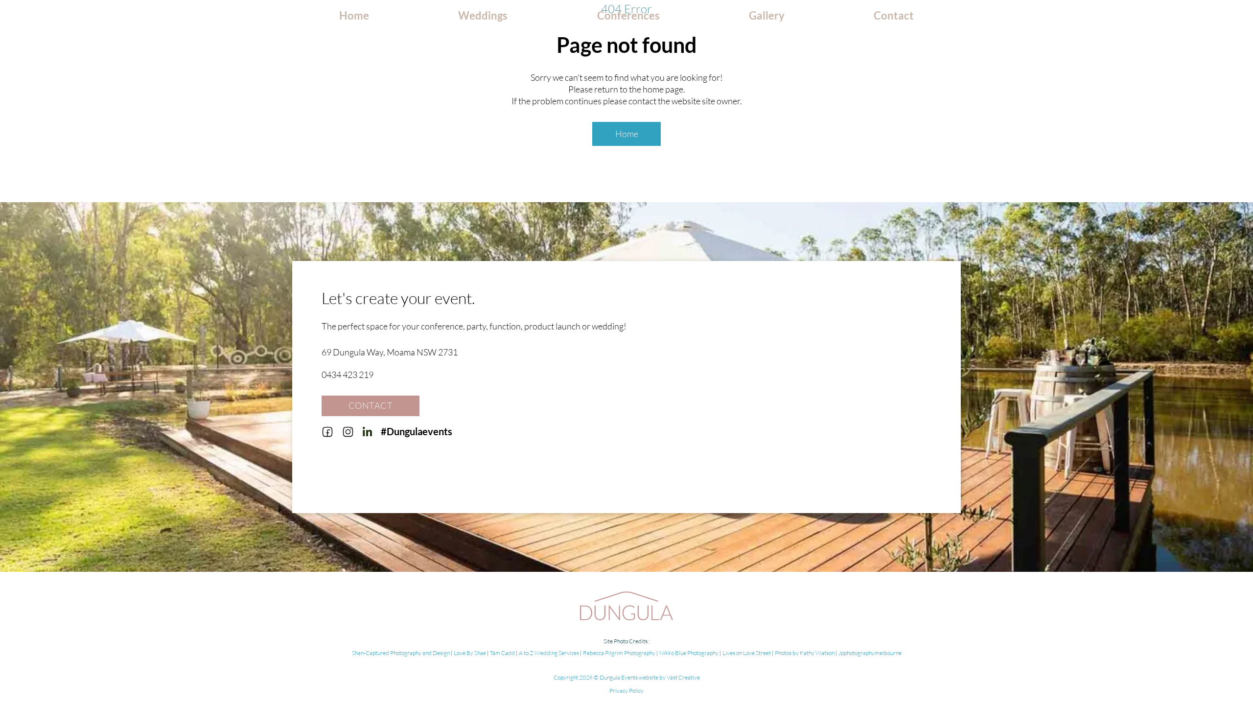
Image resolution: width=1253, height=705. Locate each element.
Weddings (483, 16)
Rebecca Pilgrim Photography (619, 653)
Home (354, 16)
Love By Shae (470, 653)
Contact (894, 16)
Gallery (767, 16)
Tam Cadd (502, 653)
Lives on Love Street (746, 653)
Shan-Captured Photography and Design (401, 653)
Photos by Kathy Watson (805, 653)
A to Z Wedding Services (549, 653)
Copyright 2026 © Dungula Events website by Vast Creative (627, 677)
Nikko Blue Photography (689, 653)
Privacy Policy (626, 690)
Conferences (628, 16)
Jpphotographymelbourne (870, 653)
